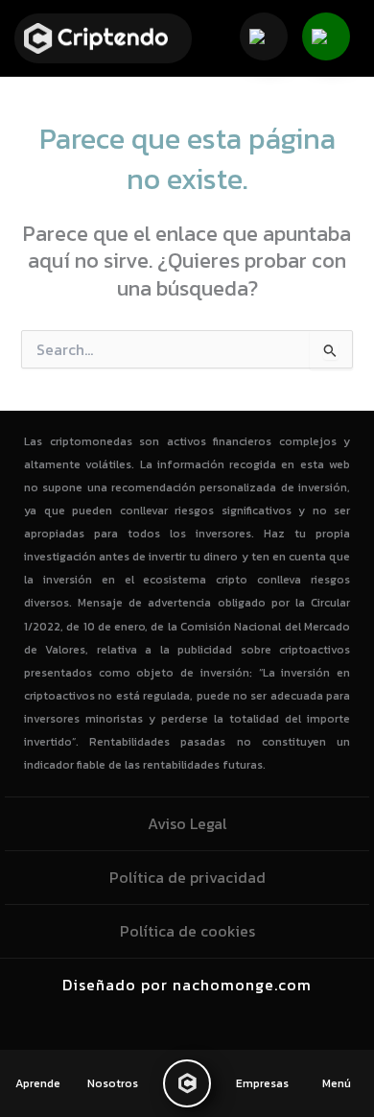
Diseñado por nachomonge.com (187, 984)
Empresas (262, 1083)
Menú (336, 1083)
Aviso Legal (187, 823)
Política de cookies (187, 930)
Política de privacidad (187, 877)
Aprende (37, 1083)
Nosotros (112, 1083)
